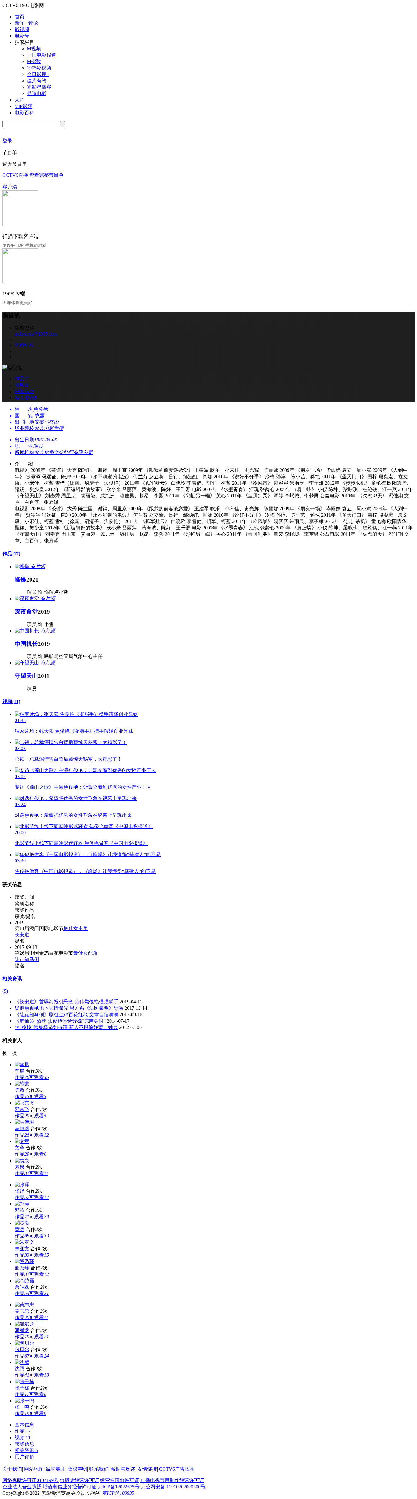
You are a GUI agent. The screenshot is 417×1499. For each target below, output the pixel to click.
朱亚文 (22, 1248)
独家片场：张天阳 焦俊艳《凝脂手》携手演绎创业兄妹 (74, 731)
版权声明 (77, 1469)
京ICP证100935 (118, 1493)
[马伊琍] (24, 1122)
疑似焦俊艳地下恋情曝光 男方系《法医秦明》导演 (69, 1008)
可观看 (39, 1077)
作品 (11, 553)
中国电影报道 (41, 55)
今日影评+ (38, 74)
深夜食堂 (26, 611)
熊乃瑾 (22, 1267)
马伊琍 (22, 1128)
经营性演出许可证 (119, 1480)
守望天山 (26, 676)
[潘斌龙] (24, 1323)
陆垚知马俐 (27, 959)
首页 (19, 16)
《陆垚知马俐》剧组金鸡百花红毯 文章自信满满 (66, 1014)
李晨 (19, 1071)
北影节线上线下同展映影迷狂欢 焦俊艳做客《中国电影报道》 (81, 843)
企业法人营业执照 (22, 1486)
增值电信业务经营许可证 (69, 1486)
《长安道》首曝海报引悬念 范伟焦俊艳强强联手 (66, 1001)
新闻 (19, 23)
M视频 (34, 48)
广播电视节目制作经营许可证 (172, 1480)
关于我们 (12, 1469)
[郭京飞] (24, 1103)
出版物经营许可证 (79, 1480)
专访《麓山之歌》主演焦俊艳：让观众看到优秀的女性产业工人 (83, 787)
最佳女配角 (85, 953)
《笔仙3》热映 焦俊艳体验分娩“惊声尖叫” (60, 1021)
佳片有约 (36, 80)
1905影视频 (39, 67)
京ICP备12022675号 (119, 1486)
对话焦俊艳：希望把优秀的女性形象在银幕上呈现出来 (73, 815)
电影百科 (24, 112)
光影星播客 (39, 87)
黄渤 (19, 1229)
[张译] (22, 1184)
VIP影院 (23, 106)
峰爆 (20, 579)
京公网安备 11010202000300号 (173, 1486)
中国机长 (26, 644)
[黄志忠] (24, 1304)
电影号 (22, 35)
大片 (19, 99)
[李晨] (22, 1064)
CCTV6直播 (15, 175)
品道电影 (36, 93)
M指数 (34, 61)
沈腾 (19, 1368)
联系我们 (99, 1469)
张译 (19, 1191)
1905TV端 (13, 294)
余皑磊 (22, 1287)
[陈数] (22, 1083)
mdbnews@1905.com (36, 333)
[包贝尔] (24, 1343)
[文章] (22, 1141)
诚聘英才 (55, 1469)
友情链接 (147, 1469)
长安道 (22, 934)
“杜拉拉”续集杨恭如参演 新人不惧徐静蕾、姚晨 (66, 1027)
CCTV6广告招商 (176, 1469)
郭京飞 (22, 1109)
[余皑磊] (24, 1280)
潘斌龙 (22, 1330)
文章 (19, 1147)
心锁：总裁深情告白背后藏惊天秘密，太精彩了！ (68, 759)
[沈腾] (22, 1362)
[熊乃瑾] (24, 1261)
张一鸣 (22, 1407)
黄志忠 (22, 1311)
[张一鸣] (24, 1400)
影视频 (22, 29)
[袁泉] (22, 1160)
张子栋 (22, 1387)
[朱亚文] (24, 1242)
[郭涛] (22, 1203)
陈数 (19, 1090)
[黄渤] (22, 1223)
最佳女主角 (75, 928)
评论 (33, 23)
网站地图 (34, 1469)
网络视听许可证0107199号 (30, 1480)
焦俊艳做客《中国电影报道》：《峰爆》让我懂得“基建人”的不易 (85, 871)
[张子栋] (24, 1381)
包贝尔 (22, 1349)
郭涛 (19, 1210)
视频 (11, 701)
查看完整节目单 (46, 175)
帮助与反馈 (123, 1469)
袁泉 (19, 1167)
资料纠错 (24, 345)
